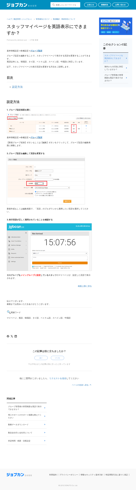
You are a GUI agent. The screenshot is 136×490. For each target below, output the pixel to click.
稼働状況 (104, 5)
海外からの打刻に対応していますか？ (113, 67)
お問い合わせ (120, 5)
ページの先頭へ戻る (80, 385)
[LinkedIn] (15, 336)
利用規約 (53, 475)
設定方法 (17, 86)
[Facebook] (8, 336)
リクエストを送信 (57, 378)
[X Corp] (12, 336)
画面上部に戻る (85, 286)
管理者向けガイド (43, 19)
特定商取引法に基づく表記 (117, 475)
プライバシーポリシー (68, 475)
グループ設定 (36, 50)
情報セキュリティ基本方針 (92, 475)
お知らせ (90, 5)
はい (41, 358)
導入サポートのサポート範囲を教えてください (25, 416)
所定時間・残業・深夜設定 (19, 441)
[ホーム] (21, 5)
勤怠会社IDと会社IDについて (20, 432)
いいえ (57, 358)
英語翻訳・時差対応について (64, 19)
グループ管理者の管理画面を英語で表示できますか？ (25, 407)
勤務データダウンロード (18, 424)
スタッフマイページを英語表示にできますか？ (113, 58)
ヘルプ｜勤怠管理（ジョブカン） (20, 19)
